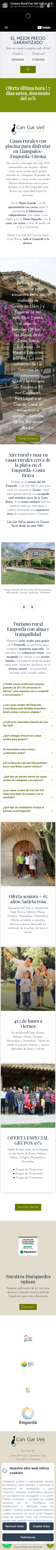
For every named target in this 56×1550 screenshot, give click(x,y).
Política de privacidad (39, 1520)
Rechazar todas (14, 1526)
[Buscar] (28, 69)
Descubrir (28, 1307)
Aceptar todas (41, 1526)
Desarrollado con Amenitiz (28, 1547)
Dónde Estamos (28, 438)
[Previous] (24, 607)
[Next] (32, 607)
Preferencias (28, 1537)
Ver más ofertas (28, 1207)
